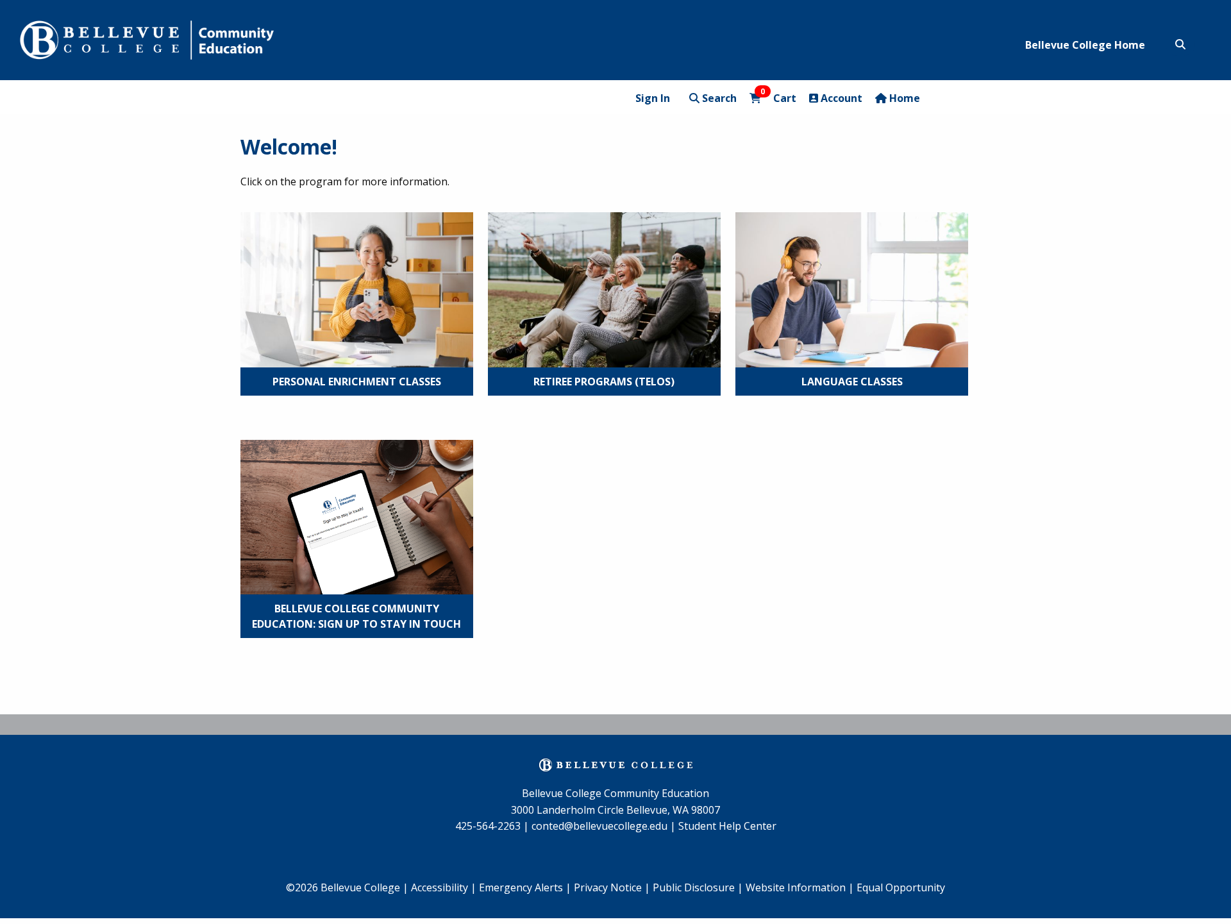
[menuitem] (525, 888)
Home (903, 98)
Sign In (652, 98)
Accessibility (441, 887)
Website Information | (800, 887)
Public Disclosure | (698, 887)
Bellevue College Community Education (615, 793)
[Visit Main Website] (146, 38)
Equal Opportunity (901, 887)
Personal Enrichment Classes (356, 381)
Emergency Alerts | (525, 887)
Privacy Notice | (612, 887)
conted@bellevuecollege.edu (599, 826)
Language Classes (852, 381)
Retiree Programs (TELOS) (603, 381)
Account (840, 98)
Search (718, 98)
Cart (778, 97)
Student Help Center (727, 826)
